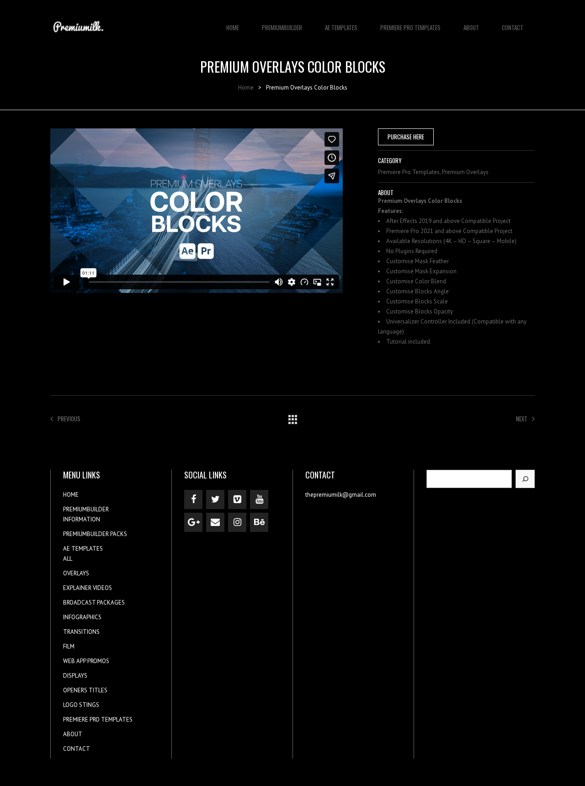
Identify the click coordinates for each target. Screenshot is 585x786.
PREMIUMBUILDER (282, 27)
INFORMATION (81, 519)
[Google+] (193, 522)
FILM (68, 646)
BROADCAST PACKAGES (94, 602)
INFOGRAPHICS (82, 617)
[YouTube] (259, 499)
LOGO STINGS (81, 705)
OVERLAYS (76, 573)
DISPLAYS (75, 676)
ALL (67, 559)
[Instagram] (237, 522)
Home (246, 87)
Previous (69, 418)
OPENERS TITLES (85, 690)
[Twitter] (215, 499)
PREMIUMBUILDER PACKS (95, 534)
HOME (232, 27)
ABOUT (471, 27)
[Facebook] (193, 499)
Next (521, 418)
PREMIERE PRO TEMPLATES (410, 27)
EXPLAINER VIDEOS (87, 588)
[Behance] (259, 522)
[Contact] (215, 522)
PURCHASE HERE (406, 136)
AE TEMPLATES (341, 27)
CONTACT (512, 27)
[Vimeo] (237, 499)
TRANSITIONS (81, 632)
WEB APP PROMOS (86, 661)
